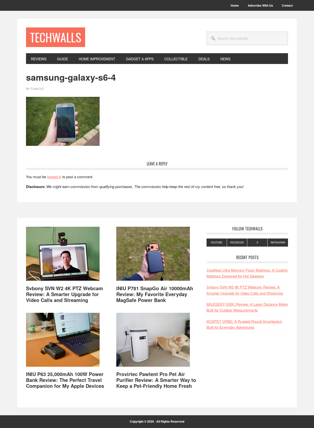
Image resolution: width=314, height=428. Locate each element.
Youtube (216, 242)
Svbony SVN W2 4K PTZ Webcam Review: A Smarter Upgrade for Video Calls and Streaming (64, 294)
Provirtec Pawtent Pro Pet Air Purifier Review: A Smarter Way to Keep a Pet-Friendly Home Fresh (156, 379)
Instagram (278, 242)
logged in (54, 176)
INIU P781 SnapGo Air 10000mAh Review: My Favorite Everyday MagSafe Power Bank (154, 294)
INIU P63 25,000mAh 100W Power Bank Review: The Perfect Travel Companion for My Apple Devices (65, 379)
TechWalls (55, 37)
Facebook (237, 242)
